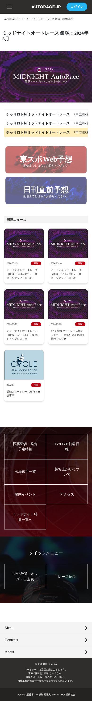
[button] (9, 6)
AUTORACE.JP (12, 19)
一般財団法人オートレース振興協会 (55, 694)
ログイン (77, 6)
